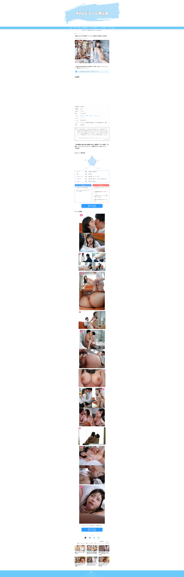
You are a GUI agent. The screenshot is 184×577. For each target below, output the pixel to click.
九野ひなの (82, 111)
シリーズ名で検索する (93, 27)
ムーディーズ (107, 541)
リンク (96, 574)
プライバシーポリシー (90, 574)
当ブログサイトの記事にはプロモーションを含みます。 (92, 30)
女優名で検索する (85, 27)
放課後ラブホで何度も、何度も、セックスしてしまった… (91, 115)
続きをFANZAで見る (92, 206)
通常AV (108, 543)
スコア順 (70, 27)
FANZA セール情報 (77, 27)
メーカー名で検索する (102, 27)
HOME (92, 572)
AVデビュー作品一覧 (111, 27)
